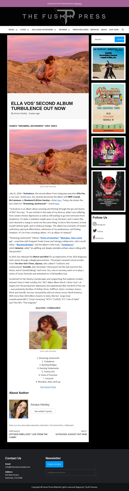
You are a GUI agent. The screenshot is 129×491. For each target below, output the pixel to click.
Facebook (99, 238)
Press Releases (80, 30)
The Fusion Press (48, 387)
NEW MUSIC (35, 425)
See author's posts (43, 411)
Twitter (100, 231)
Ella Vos (17, 425)
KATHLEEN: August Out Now (71, 432)
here (29, 196)
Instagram (100, 224)
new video (44, 425)
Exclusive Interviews (42, 30)
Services (94, 30)
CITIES (23, 30)
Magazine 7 (80, 487)
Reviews (63, 30)
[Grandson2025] (108, 63)
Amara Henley (21, 113)
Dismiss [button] (78, 3)
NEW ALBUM (26, 425)
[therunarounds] (108, 108)
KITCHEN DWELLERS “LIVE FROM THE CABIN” (28, 434)
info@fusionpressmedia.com (17, 467)
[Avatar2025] (108, 191)
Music (11, 30)
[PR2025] (108, 151)
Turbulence (69, 425)
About (104, 30)
